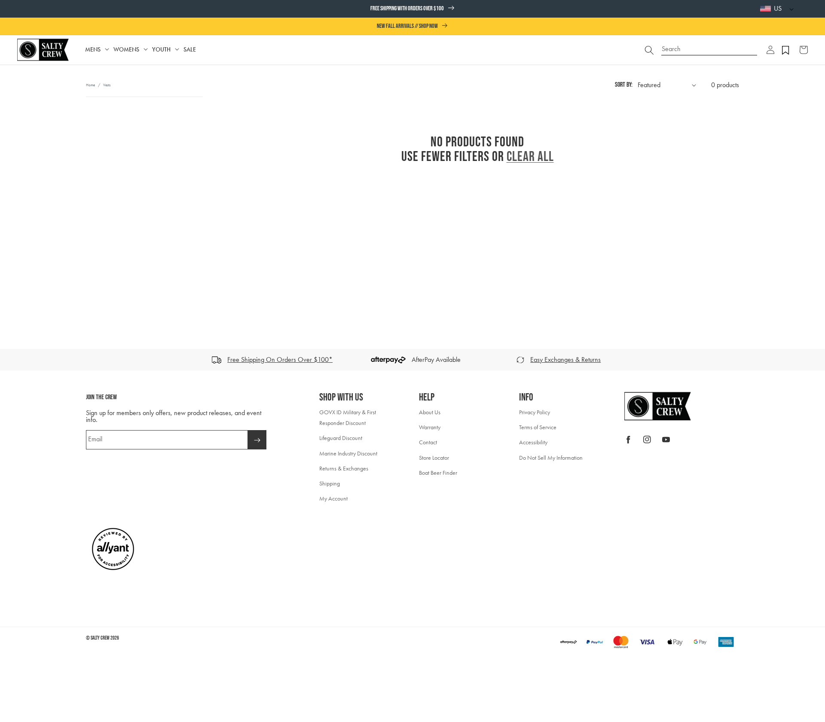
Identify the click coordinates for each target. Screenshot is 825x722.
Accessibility (533, 442)
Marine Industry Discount (348, 453)
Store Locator (434, 457)
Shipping (329, 483)
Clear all (530, 157)
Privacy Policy (534, 412)
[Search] (649, 50)
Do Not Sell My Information (551, 457)
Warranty (429, 427)
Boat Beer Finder (438, 472)
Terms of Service (537, 427)
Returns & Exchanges (343, 468)
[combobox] (709, 45)
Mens (93, 49)
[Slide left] (9, 359)
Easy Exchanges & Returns (565, 359)
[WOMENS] (146, 49)
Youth (161, 49)
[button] (770, 50)
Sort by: (623, 85)
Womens (126, 49)
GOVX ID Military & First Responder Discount (347, 418)
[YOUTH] (177, 49)
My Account (333, 498)
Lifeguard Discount (340, 438)
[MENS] (107, 49)
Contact (428, 442)
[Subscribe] (257, 439)
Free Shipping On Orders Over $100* (280, 359)
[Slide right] (815, 359)
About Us (429, 412)
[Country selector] (789, 8)
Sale (189, 49)
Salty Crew (100, 638)
